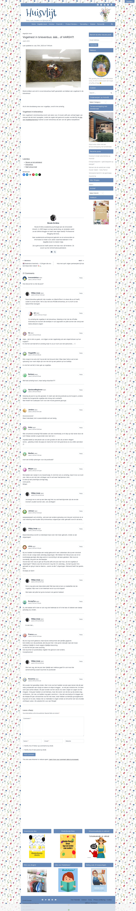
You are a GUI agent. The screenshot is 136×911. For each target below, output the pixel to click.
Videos (91, 184)
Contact (84, 900)
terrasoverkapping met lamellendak (100, 147)
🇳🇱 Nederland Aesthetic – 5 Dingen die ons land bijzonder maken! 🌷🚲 (37, 263)
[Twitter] (45, 899)
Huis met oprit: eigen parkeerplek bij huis (70, 262)
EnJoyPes (32, 601)
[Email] (55, 899)
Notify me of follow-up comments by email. (38, 746)
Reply (81, 278)
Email (46, 741)
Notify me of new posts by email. (35, 750)
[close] (68, 905)
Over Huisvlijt (75, 900)
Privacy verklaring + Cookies (103, 900)
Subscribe (93, 45)
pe (35, 313)
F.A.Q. (90, 900)
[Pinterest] (52, 899)
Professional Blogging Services (31, 903)
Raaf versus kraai (31, 167)
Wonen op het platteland (34, 162)
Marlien (31, 453)
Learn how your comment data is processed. (64, 759)
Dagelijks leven (42, 24)
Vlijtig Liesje (35, 293)
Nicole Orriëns (53, 223)
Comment (27, 718)
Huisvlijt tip (92, 176)
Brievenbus (29, 164)
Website (68, 741)
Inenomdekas (33, 277)
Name (25, 741)
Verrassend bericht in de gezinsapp (100, 173)
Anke (30, 427)
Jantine (31, 410)
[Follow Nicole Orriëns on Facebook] (51, 251)
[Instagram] (49, 899)
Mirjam (30, 469)
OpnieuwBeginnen (35, 390)
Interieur (51, 24)
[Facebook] (42, 899)
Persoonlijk (100, 24)
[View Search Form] (111, 24)
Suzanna (31, 679)
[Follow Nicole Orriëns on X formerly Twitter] (54, 251)
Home (34, 24)
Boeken (92, 24)
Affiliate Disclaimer (91, 903)
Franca (31, 634)
